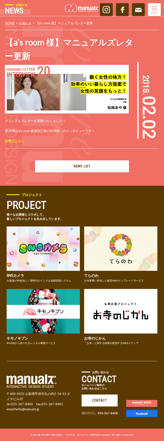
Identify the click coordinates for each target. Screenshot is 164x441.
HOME (10, 23)
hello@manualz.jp (27, 409)
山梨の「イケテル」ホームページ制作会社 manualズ (83, 434)
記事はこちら (14, 140)
